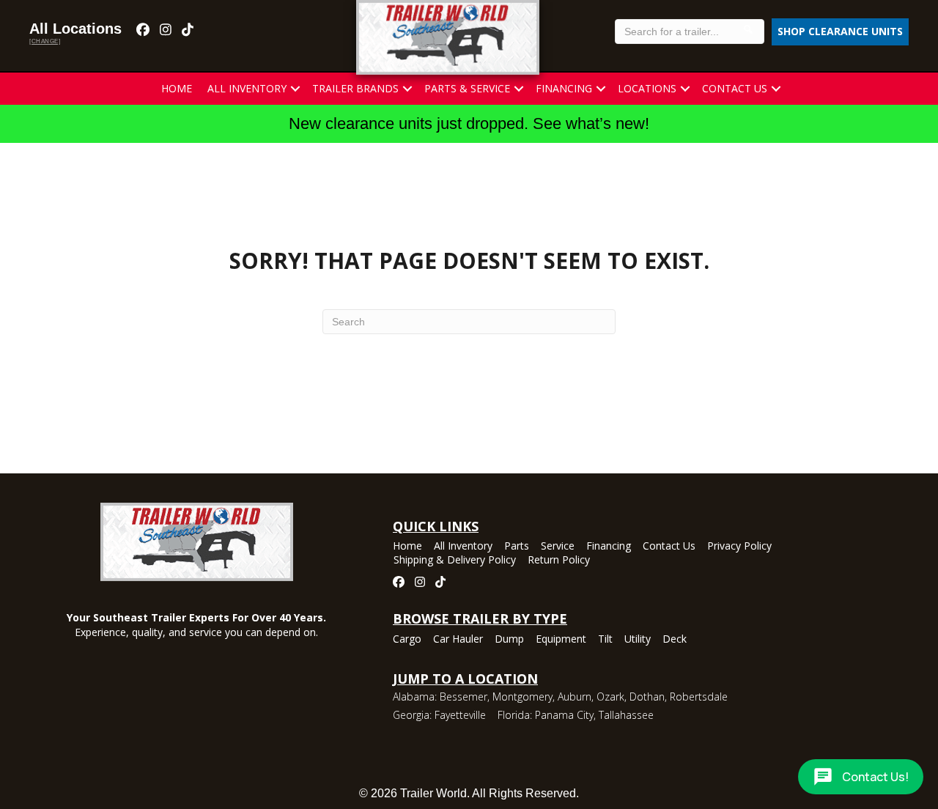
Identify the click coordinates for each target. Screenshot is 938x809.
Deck (674, 640)
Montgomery (522, 696)
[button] (295, 89)
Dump (509, 640)
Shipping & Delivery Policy (455, 560)
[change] (44, 41)
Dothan (647, 696)
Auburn (574, 696)
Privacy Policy (739, 547)
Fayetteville (460, 715)
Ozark (610, 696)
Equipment (561, 640)
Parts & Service (467, 88)
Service (558, 547)
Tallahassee (626, 715)
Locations (647, 88)
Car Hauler (458, 640)
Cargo (407, 640)
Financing (564, 88)
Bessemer (463, 696)
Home (176, 88)
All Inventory (247, 88)
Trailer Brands (355, 88)
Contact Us (734, 88)
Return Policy (559, 560)
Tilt (605, 640)
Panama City (564, 715)
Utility (637, 640)
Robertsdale (699, 696)
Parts (516, 547)
